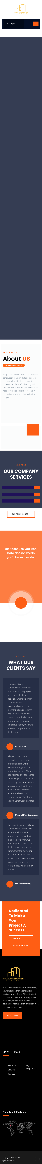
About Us (12, 1065)
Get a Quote (21, 115)
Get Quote (12, 23)
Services (11, 1069)
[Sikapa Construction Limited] (21, 9)
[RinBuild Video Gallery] (33, 430)
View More (19, 123)
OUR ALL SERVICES (20, 514)
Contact (11, 1074)
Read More (12, 1015)
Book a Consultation (20, 942)
